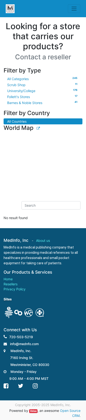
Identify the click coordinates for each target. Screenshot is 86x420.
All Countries (17, 121)
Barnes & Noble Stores (42, 102)
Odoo (33, 411)
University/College (42, 90)
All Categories (42, 79)
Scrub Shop (42, 85)
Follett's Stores (42, 96)
